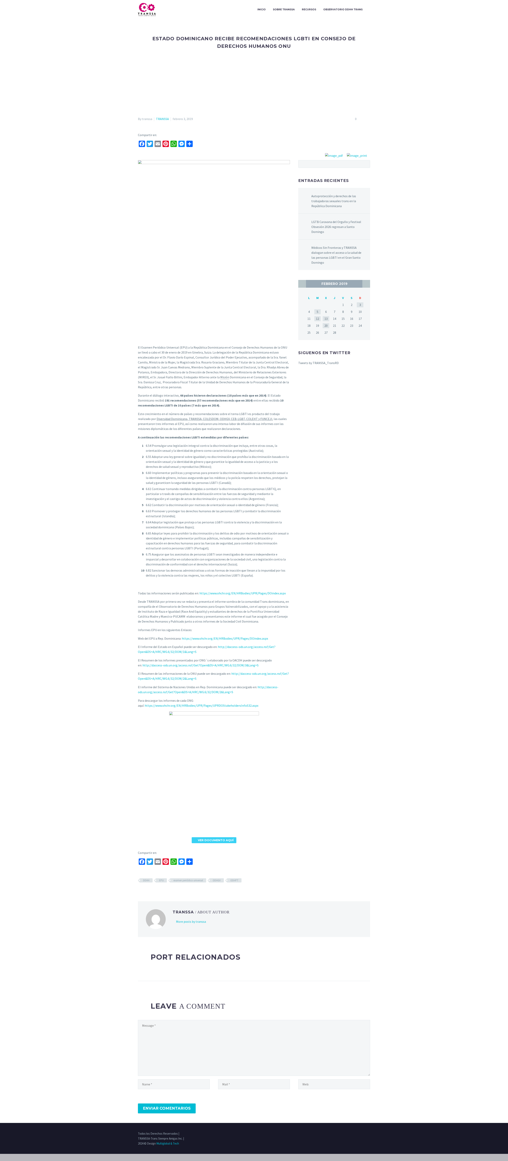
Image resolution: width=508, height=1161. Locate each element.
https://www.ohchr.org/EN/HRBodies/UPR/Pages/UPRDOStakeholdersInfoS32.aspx (201, 705)
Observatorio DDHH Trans (343, 9)
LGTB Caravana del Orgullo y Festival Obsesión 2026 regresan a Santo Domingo (336, 227)
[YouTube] (368, 1133)
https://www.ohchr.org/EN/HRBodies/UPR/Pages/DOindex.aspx (242, 593)
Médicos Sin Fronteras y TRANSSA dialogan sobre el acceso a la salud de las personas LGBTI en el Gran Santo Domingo (336, 255)
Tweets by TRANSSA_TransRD (318, 363)
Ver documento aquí (214, 840)
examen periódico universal (188, 880)
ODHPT (234, 880)
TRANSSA (162, 119)
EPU (161, 880)
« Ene (302, 284)
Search (366, 164)
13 (326, 319)
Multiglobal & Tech (167, 1143)
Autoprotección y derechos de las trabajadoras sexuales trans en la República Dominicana (333, 201)
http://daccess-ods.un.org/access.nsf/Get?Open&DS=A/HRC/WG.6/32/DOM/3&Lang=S (200, 665)
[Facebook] (348, 1133)
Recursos (309, 9)
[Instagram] (358, 1133)
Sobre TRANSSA (284, 9)
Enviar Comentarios (167, 1108)
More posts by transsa (191, 922)
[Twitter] (353, 1133)
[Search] (370, 9)
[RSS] (363, 1133)
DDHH (146, 880)
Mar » (366, 284)
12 (317, 319)
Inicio (261, 9)
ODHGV (217, 880)
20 (326, 326)
